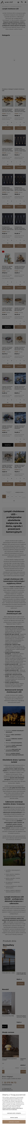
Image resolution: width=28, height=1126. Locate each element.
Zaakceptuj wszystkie (14, 1121)
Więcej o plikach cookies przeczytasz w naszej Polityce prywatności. (12, 1108)
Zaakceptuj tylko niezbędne (14, 1113)
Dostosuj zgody (14, 1117)
